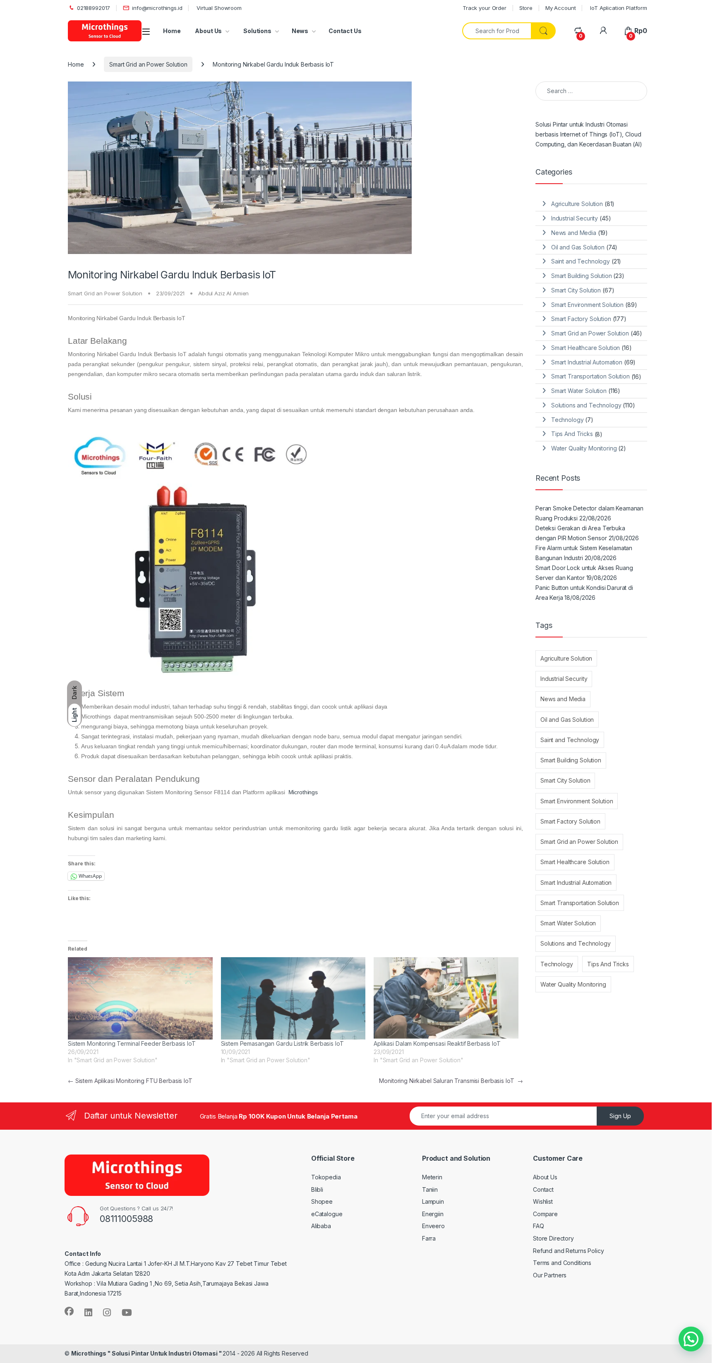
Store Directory (553, 1238)
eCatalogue (327, 1213)
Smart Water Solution (579, 390)
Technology (567, 419)
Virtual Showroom (218, 8)
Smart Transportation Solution (590, 376)
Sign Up (620, 1115)
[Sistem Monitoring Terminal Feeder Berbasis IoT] (140, 998)
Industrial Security (574, 218)
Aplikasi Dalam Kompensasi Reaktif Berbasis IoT (437, 1043)
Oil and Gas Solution (578, 247)
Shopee (322, 1201)
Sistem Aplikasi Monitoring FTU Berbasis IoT (130, 1080)
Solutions (256, 30)
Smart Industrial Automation (586, 362)
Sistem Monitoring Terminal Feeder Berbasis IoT (132, 1043)
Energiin (433, 1213)
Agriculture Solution (577, 203)
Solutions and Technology (586, 405)
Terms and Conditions (562, 1262)
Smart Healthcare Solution (585, 347)
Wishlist (543, 1201)
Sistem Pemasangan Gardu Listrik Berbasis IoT (282, 1043)
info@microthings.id (157, 8)
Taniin (430, 1189)
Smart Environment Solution (587, 304)
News (300, 30)
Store (526, 8)
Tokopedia (326, 1177)
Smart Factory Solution (581, 318)
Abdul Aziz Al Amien (223, 293)
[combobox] (496, 30)
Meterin (432, 1177)
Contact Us (345, 30)
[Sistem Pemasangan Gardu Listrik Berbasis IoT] (293, 998)
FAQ (538, 1225)
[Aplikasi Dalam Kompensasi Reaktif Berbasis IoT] (446, 998)
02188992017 (93, 8)
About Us (208, 30)
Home (171, 30)
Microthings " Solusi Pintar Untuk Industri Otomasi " (147, 1353)
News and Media (573, 232)
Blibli (317, 1189)
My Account (560, 8)
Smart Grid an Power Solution (148, 64)
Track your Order (484, 8)
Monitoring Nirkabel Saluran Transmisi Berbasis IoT (451, 1080)
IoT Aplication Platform (617, 8)
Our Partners (549, 1275)
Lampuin (433, 1201)
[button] (691, 1339)
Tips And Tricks (572, 433)
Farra (429, 1238)
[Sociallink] (69, 1311)
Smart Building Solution (581, 275)
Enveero (433, 1225)
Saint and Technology (580, 261)
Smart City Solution (576, 290)
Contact (543, 1189)
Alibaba (321, 1225)
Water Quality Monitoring (584, 448)
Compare (545, 1213)
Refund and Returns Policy (568, 1250)
